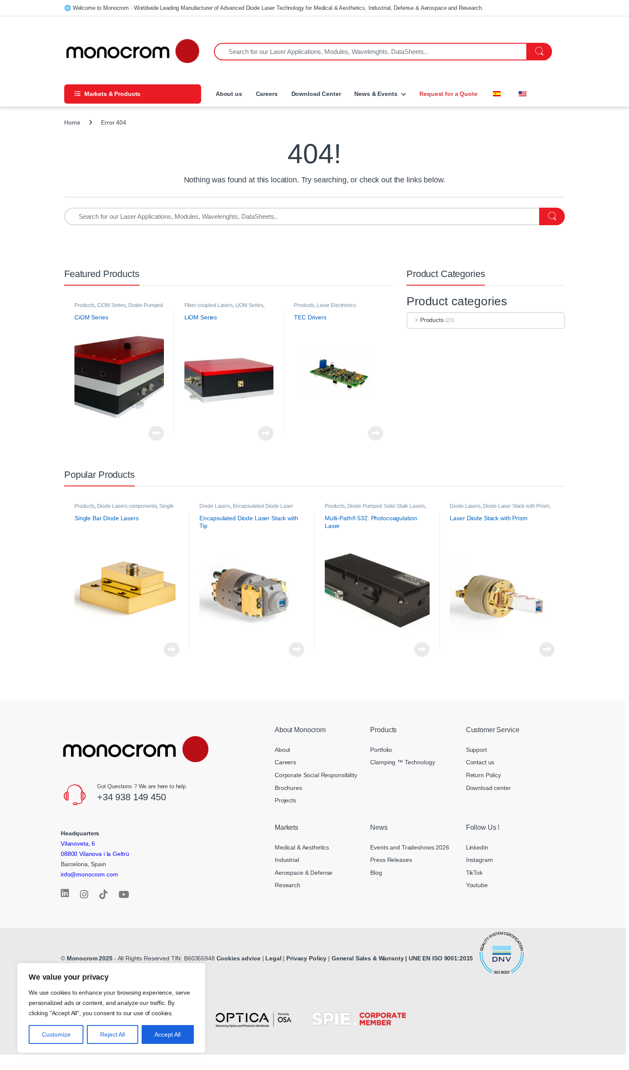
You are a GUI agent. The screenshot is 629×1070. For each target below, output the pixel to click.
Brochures (288, 787)
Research (287, 885)
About (282, 749)
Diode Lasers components (127, 506)
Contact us (480, 762)
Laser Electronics (336, 305)
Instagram (479, 859)
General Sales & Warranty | (369, 958)
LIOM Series (249, 305)
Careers (267, 93)
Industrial (287, 859)
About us (228, 93)
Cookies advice (239, 958)
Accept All (167, 1034)
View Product (153, 433)
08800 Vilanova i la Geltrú (95, 853)
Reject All (112, 1034)
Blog (376, 872)
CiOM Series (111, 305)
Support (476, 749)
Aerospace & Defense (303, 872)
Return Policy (483, 775)
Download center (488, 787)
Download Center (316, 93)
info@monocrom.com (89, 874)
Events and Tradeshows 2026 (409, 847)
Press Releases (391, 859)
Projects (285, 800)
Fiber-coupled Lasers (208, 305)
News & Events (375, 93)
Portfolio (381, 749)
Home (72, 122)
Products (84, 305)
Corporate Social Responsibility (316, 775)
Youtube (477, 885)
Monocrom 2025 (90, 958)
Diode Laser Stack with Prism (516, 506)
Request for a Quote (448, 93)
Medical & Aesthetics (302, 847)
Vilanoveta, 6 (78, 843)
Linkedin (477, 847)
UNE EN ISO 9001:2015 (442, 958)
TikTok (474, 872)
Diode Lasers (214, 506)
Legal (274, 958)
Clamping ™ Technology (402, 762)
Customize (56, 1034)
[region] (111, 1008)
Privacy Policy (306, 958)
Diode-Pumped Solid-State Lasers (386, 506)
